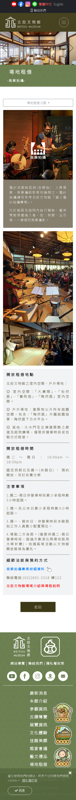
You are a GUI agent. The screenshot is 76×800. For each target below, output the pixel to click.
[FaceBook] (25, 675)
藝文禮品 (39, 756)
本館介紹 (39, 701)
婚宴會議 (39, 748)
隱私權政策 (29, 780)
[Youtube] (12, 675)
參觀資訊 (39, 709)
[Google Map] (50, 675)
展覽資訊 (39, 725)
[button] (71, 48)
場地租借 (39, 764)
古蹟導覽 (39, 717)
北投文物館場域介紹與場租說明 (33, 585)
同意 (22, 790)
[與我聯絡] (63, 675)
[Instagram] (37, 675)
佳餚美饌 (39, 740)
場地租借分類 (37, 102)
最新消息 (39, 693)
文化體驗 (39, 732)
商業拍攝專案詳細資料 (26, 568)
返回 (38, 607)
